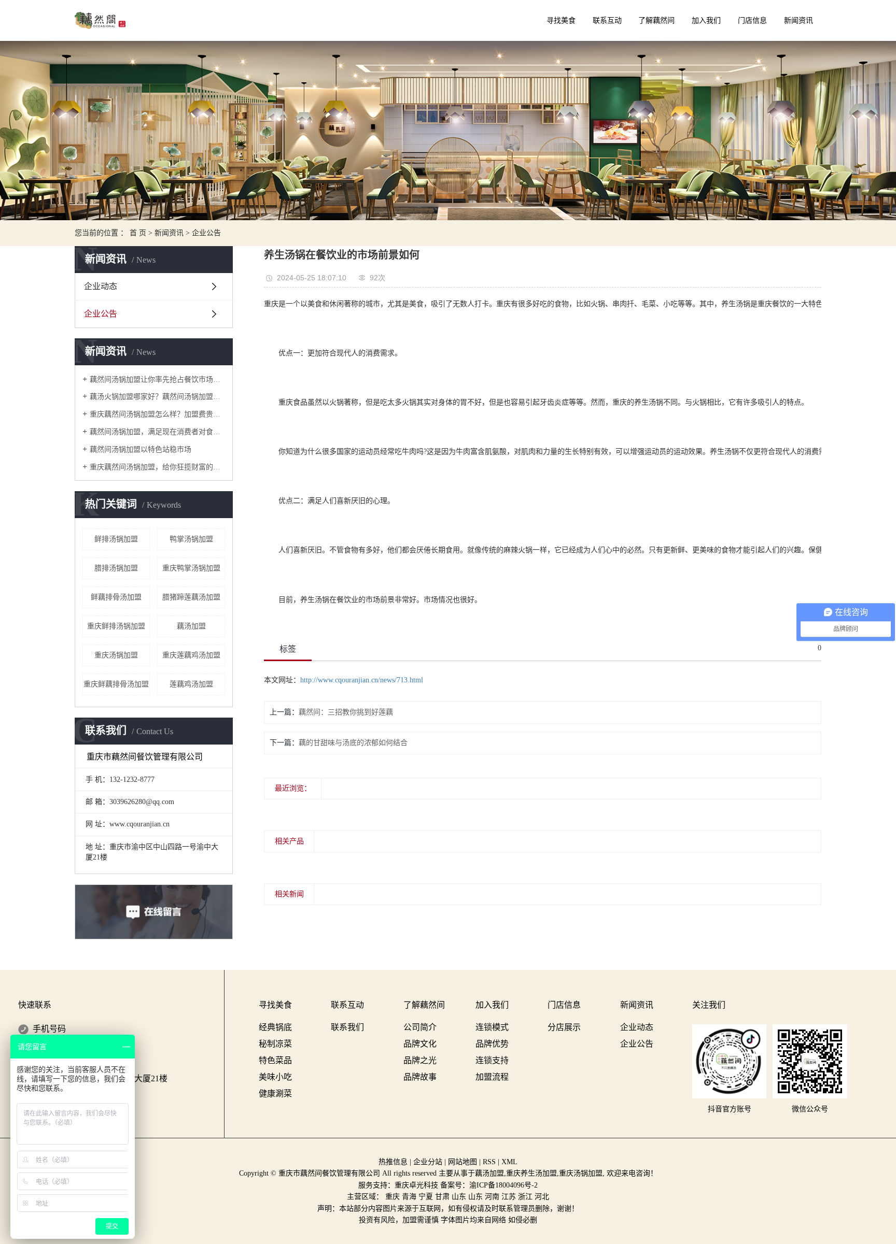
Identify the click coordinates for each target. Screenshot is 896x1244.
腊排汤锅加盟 (116, 568)
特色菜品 (275, 1060)
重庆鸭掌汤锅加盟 (191, 568)
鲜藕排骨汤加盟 (116, 597)
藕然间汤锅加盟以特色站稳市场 (140, 449)
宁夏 (425, 1196)
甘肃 (442, 1196)
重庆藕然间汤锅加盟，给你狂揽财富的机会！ (157, 467)
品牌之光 (420, 1060)
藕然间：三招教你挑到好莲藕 (346, 712)
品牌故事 (420, 1077)
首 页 (138, 233)
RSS (489, 1162)
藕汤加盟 (191, 626)
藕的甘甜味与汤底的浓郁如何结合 (353, 743)
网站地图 (462, 1162)
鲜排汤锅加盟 (116, 539)
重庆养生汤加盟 (531, 1173)
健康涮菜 (275, 1093)
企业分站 (427, 1162)
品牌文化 (420, 1043)
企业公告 (206, 233)
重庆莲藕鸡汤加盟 (191, 655)
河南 (492, 1196)
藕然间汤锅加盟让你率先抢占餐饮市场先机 (157, 379)
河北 (542, 1196)
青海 (409, 1196)
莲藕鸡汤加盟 (191, 684)
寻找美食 (561, 20)
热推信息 (393, 1162)
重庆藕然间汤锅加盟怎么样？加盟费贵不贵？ (157, 414)
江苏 (508, 1196)
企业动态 (100, 286)
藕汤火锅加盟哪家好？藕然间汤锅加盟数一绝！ (157, 397)
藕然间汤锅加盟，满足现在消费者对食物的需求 (157, 432)
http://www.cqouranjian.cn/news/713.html (361, 680)
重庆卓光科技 (416, 1185)
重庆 (392, 1196)
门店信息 (752, 20)
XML (509, 1162)
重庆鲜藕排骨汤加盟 (116, 684)
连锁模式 (492, 1027)
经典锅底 (275, 1027)
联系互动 (607, 20)
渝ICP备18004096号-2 (503, 1185)
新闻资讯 (798, 20)
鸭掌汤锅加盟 (191, 539)
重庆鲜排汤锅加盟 (116, 626)
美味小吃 (275, 1077)
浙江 (525, 1196)
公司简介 (420, 1027)
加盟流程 (492, 1077)
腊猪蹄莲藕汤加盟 (191, 597)
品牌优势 (492, 1043)
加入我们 (706, 20)
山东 (459, 1196)
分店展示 (564, 1027)
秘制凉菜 (275, 1043)
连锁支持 (492, 1060)
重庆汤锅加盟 (116, 655)
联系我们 (347, 1027)
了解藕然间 (656, 20)
